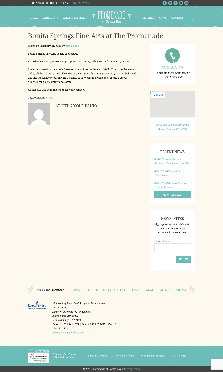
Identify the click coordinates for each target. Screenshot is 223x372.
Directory (50, 17)
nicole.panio (73, 45)
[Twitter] (170, 3)
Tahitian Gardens (97, 355)
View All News (172, 194)
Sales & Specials (74, 17)
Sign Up (183, 259)
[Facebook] (165, 3)
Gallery (164, 290)
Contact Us (172, 67)
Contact (177, 17)
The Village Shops (124, 355)
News (162, 17)
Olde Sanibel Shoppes (153, 355)
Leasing (148, 17)
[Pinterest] (175, 3)
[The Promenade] (111, 17)
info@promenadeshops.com (68, 332)
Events (50, 97)
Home (34, 17)
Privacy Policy (132, 369)
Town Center (179, 355)
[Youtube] (181, 3)
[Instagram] (186, 3)
